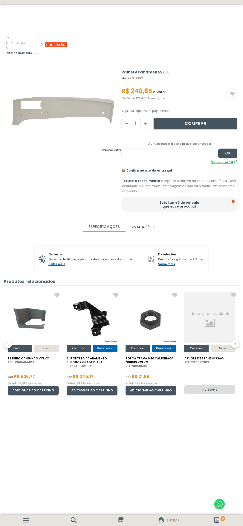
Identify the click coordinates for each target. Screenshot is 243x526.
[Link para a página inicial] (8, 37)
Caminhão (17, 43)
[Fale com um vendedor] (219, 504)
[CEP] (179, 149)
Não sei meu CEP (222, 162)
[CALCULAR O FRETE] (227, 153)
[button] (74, 520)
